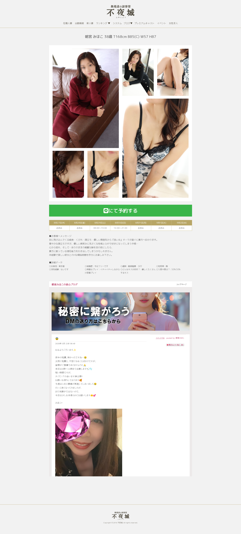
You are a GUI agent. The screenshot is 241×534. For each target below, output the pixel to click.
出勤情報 (79, 23)
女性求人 (173, 23)
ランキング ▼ (103, 23)
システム (117, 23)
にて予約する (123, 210)
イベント (161, 23)
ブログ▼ (128, 23)
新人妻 (90, 23)
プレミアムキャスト (144, 23)
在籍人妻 (67, 23)
